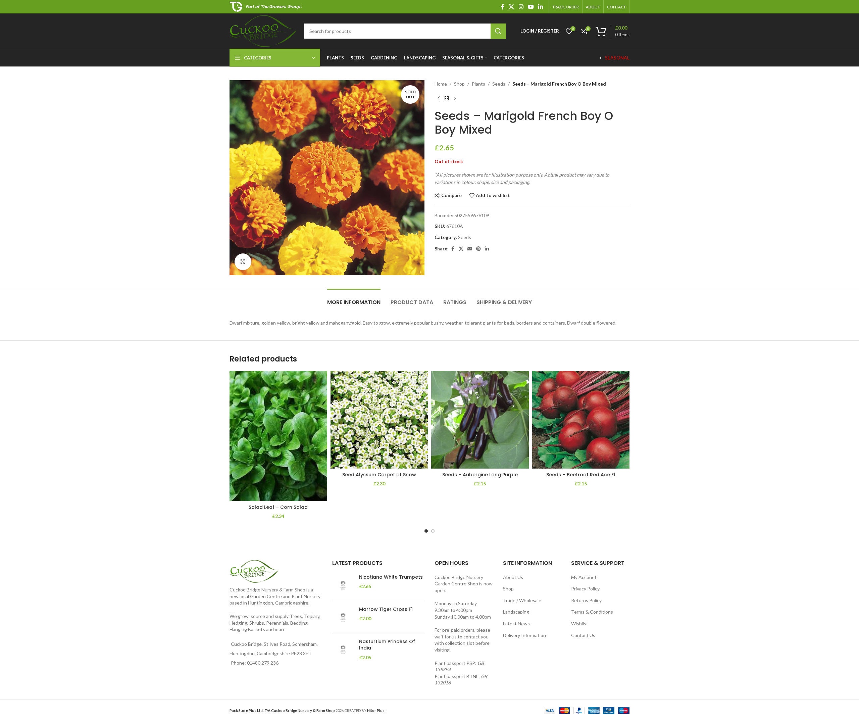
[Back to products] (447, 98)
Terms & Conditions (592, 612)
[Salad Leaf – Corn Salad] (278, 436)
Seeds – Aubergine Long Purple (480, 474)
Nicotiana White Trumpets (391, 577)
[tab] (354, 299)
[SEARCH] (498, 31)
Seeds (498, 84)
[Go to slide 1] (426, 531)
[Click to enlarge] (243, 261)
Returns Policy (586, 600)
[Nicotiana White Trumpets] (343, 585)
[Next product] (455, 98)
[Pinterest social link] (478, 248)
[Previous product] (439, 98)
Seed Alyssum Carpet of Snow (379, 474)
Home (441, 84)
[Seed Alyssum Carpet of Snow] (379, 420)
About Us (513, 577)
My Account (584, 577)
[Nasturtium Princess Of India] (343, 649)
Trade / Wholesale (522, 600)
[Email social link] (469, 248)
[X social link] (511, 7)
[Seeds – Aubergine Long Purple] (480, 420)
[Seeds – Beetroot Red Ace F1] (581, 420)
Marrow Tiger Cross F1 (386, 609)
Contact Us (583, 635)
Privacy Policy (585, 588)
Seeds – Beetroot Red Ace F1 (580, 474)
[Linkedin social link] (540, 7)
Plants (478, 84)
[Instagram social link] (520, 7)
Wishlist (579, 623)
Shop (459, 84)
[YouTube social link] (530, 7)
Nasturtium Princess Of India (387, 645)
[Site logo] (263, 30)
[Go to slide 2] (433, 531)
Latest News (516, 623)
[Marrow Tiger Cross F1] (343, 617)
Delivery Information (524, 635)
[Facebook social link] (503, 7)
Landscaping (516, 612)
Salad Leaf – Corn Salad (278, 507)
